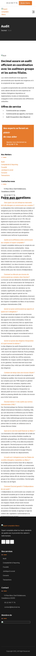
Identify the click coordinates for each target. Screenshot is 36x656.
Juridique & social (7, 170)
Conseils (4, 173)
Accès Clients (25, 3)
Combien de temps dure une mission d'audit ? (19, 373)
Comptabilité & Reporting (9, 164)
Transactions (5, 175)
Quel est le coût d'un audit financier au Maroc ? (19, 431)
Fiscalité (4, 167)
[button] (18, 204)
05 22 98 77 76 (11, 3)
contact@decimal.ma (12, 607)
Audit (3, 162)
